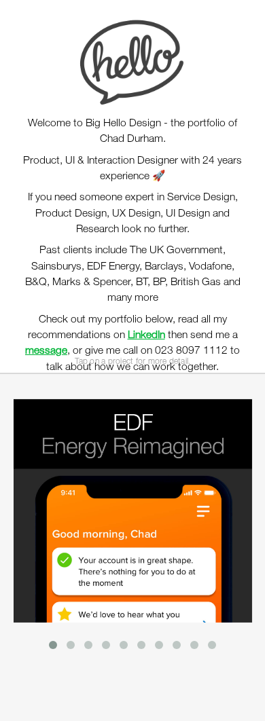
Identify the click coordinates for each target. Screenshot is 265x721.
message (46, 351)
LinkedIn (146, 336)
